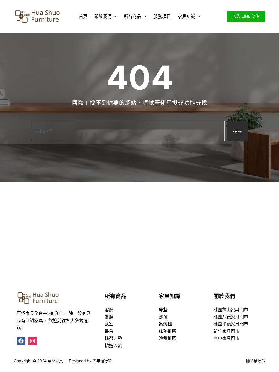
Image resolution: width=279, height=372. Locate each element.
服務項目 (162, 16)
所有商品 (132, 16)
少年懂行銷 (102, 360)
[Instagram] (32, 341)
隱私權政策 (255, 360)
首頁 (83, 16)
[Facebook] (21, 341)
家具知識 (186, 16)
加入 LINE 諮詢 (246, 16)
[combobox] (128, 131)
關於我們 (103, 16)
